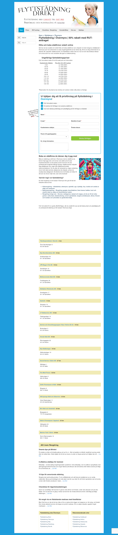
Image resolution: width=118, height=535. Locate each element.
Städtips (81, 30)
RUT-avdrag (35, 30)
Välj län (24, 38)
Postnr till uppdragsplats (48, 134)
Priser (27, 30)
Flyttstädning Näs (45, 522)
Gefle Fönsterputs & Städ (48, 384)
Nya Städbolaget (45, 349)
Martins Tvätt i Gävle (46, 432)
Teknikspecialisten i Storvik (48, 241)
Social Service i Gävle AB (48, 361)
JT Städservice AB (46, 313)
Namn (43, 114)
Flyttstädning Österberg (47, 524)
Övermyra (58, 35)
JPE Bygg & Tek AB (46, 265)
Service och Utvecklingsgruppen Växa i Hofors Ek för (56, 325)
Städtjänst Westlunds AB (48, 289)
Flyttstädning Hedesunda (80, 522)
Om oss (73, 30)
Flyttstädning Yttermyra (47, 519)
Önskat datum (75, 127)
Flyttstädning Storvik (46, 526)
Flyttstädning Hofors (78, 519)
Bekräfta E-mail (76, 121)
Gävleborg (48, 35)
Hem (21, 30)
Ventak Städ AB (45, 337)
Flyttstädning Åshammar (80, 526)
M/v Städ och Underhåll (47, 408)
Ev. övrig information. (47, 141)
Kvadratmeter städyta (47, 127)
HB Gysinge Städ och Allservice (50, 396)
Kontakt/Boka (64, 30)
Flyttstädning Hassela (79, 524)
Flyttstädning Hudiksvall (79, 517)
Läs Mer (54, 468)
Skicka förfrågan (85, 138)
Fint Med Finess (45, 373)
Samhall (42, 301)
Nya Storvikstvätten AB (47, 253)
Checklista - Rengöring (49, 30)
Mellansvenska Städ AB (47, 277)
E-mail (43, 121)
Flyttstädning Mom (45, 517)
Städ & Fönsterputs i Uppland (49, 420)
